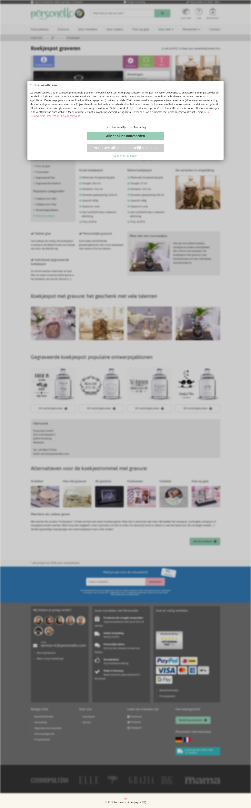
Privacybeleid (37, 115)
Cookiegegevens (70, 115)
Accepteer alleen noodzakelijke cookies (125, 148)
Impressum (53, 115)
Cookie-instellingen (124, 155)
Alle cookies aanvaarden (125, 136)
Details (207, 112)
